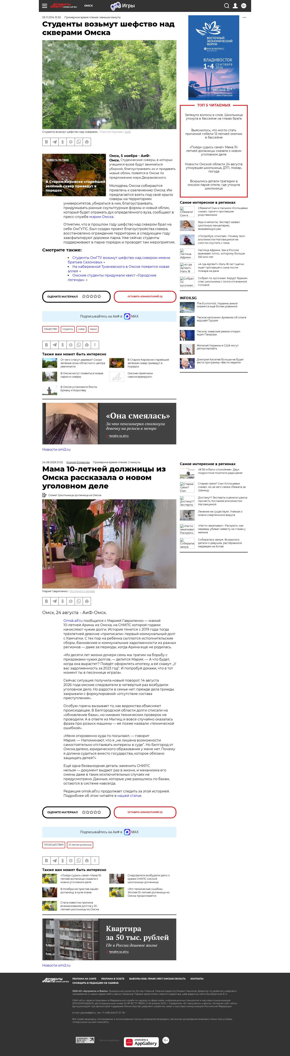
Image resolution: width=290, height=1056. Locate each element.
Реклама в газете (112, 978)
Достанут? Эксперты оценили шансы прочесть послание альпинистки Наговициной (222, 501)
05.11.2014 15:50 (51, 17)
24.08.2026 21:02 (52, 462)
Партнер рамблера (109, 1040)
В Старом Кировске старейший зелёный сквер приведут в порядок (148, 363)
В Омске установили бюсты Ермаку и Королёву (79, 388)
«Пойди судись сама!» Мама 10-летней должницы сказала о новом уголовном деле (213, 150)
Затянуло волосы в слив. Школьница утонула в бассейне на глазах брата (214, 116)
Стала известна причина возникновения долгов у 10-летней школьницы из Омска (80, 906)
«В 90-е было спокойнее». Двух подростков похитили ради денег (220, 471)
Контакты (196, 978)
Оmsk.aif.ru (73, 621)
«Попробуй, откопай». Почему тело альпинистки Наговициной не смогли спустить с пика (221, 239)
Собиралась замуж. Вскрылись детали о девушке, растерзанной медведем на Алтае (220, 543)
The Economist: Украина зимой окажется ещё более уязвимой (217, 305)
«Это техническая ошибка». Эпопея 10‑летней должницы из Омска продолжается (148, 892)
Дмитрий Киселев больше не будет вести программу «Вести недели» (220, 361)
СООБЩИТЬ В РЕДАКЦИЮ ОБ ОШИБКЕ (95, 983)
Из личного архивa (82, 591)
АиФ (128, 131)
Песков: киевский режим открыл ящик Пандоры (218, 333)
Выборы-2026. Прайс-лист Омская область (157, 978)
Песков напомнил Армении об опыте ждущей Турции (221, 319)
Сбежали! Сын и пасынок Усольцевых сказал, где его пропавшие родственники (223, 211)
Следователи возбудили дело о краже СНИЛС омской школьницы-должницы (149, 879)
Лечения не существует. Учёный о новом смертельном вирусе (220, 513)
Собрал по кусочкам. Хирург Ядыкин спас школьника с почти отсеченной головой (222, 282)
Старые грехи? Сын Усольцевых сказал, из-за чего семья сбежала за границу (222, 487)
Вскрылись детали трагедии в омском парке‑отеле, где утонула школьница (214, 184)
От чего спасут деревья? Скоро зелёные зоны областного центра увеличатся (83, 363)
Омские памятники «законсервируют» (140, 375)
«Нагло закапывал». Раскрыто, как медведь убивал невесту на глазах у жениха (222, 529)
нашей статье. (129, 796)
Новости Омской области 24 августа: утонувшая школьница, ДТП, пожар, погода (214, 167)
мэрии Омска (101, 217)
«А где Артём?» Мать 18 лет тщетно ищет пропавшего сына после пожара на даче (221, 267)
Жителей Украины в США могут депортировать (218, 347)
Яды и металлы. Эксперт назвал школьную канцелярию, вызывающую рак (219, 225)
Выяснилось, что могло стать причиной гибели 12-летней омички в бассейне (213, 133)
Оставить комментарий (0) (145, 296)
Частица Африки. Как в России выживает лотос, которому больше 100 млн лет (221, 253)
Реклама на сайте (84, 978)
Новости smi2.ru (56, 450)
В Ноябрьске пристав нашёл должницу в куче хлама (80, 890)
